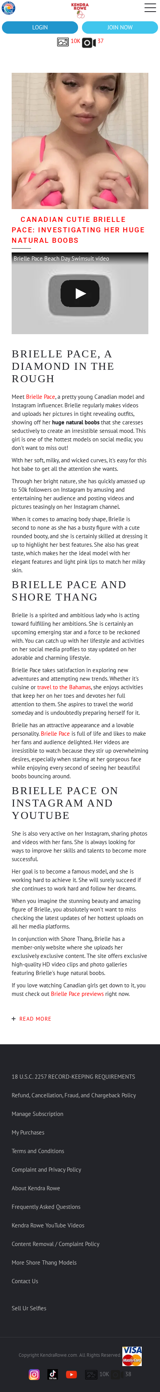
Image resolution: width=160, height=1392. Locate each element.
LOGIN (40, 27)
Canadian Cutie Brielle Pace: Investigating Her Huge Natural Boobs (78, 229)
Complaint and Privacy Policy (46, 1169)
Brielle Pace (40, 396)
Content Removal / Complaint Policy (55, 1244)
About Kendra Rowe (36, 1188)
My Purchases (28, 1132)
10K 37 (86, 41)
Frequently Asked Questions (46, 1206)
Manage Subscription (37, 1113)
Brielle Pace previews (77, 993)
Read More (35, 1018)
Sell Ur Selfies (29, 1308)
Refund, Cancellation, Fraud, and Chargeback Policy (74, 1095)
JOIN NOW (120, 27)
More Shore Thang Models (44, 1262)
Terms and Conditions (38, 1151)
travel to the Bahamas (64, 687)
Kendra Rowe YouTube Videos (48, 1225)
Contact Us (25, 1281)
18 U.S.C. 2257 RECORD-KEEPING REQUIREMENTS (73, 1076)
